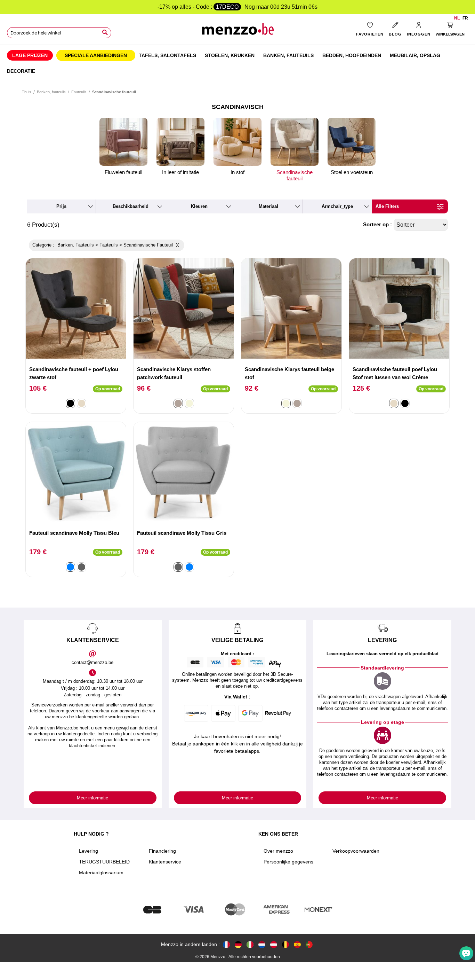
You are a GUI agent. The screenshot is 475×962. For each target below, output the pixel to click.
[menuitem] (30, 55)
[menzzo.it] (250, 944)
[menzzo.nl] (262, 944)
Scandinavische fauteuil (294, 175)
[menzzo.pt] (309, 944)
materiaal (268, 206)
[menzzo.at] (273, 944)
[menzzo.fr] (226, 944)
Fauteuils (79, 92)
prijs (61, 206)
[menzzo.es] (297, 944)
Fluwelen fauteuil (123, 172)
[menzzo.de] (238, 944)
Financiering (162, 851)
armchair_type (337, 206)
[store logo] (237, 31)
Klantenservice (165, 862)
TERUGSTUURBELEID (104, 862)
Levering (88, 851)
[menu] (237, 62)
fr (465, 18)
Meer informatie (92, 797)
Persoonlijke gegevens (288, 862)
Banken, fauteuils (51, 92)
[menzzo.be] (285, 944)
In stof (237, 172)
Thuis (26, 92)
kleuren (199, 206)
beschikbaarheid (130, 206)
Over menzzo (278, 851)
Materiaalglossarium (101, 872)
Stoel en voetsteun (352, 172)
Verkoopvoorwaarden (355, 851)
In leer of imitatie (180, 172)
